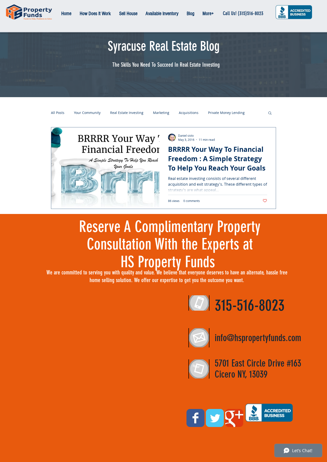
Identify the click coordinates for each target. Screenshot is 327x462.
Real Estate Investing (126, 113)
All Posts (57, 113)
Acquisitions (188, 113)
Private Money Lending (226, 113)
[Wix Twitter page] (215, 418)
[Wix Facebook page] (195, 418)
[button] (270, 113)
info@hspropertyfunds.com (258, 338)
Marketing (161, 113)
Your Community (87, 113)
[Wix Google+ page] (234, 418)
